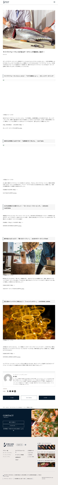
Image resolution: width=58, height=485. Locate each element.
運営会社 (29, 478)
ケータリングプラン (7, 454)
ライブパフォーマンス (20, 451)
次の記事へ (12, 397)
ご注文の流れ (30, 452)
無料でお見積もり (12, 422)
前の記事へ (46, 397)
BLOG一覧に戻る (29, 397)
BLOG (7, 407)
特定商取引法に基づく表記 (20, 478)
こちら (20, 128)
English (19, 444)
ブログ (16, 459)
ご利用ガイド (31, 450)
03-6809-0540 (12, 425)
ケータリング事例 (19, 454)
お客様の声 (18, 457)
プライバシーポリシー (8, 478)
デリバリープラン (6, 456)
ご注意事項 (30, 454)
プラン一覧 (5, 450)
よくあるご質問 (31, 456)
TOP (4, 407)
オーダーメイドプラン (7, 452)
